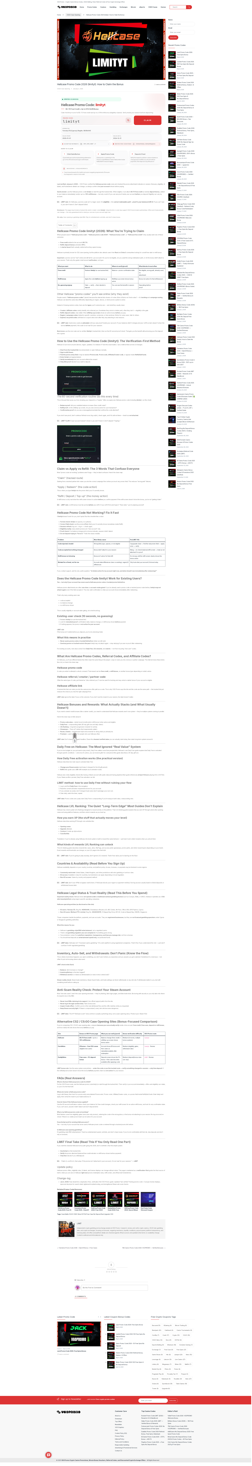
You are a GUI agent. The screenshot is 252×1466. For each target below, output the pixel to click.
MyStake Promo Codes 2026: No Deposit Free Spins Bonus (184, 316)
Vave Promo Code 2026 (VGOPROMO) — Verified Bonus (185, 174)
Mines (178, 1364)
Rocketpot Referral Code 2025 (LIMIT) (185, 452)
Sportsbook (167, 1383)
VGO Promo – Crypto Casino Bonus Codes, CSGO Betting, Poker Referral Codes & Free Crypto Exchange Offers (91, 2)
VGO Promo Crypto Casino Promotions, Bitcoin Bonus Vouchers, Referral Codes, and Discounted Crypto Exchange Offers (103, 1460)
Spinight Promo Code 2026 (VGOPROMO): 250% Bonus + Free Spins (186, 153)
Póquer (184, 1374)
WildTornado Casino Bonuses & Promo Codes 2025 (185, 442)
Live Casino (180, 1359)
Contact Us (118, 1451)
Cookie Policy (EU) (121, 1433)
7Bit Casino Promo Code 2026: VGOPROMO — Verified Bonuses (143, 1248)
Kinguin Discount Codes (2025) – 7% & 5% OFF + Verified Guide (185, 408)
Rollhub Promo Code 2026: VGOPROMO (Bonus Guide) (186, 285)
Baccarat (156, 1325)
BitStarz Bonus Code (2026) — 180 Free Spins (186, 306)
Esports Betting (158, 1345)
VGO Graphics (119, 1427)
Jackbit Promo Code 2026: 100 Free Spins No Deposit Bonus (185, 64)
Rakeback (166, 1379)
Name (170, 20)
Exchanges (123, 7)
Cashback (169, 1330)
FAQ (116, 1430)
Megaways (166, 1364)
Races (155, 1379)
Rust (102, 1214)
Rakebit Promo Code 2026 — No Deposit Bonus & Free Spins (186, 185)
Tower (155, 1388)
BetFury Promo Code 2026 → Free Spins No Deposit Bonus (185, 252)
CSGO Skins (77, 1214)
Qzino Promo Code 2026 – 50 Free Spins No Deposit (185, 74)
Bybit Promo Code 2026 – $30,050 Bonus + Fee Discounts (185, 119)
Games (163, 7)
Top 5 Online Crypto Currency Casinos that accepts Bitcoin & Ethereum (185, 419)
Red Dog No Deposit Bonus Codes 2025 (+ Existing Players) (186, 431)
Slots (188, 1379)
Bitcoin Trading (181, 1325)
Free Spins (181, 1349)
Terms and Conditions (122, 1442)
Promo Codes (92, 7)
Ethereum (171, 1345)
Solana (155, 1383)
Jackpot (178, 1354)
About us (118, 1416)
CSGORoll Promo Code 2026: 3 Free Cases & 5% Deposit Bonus (185, 240)
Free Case (89, 1214)
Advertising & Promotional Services (126, 1448)
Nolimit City (156, 1369)
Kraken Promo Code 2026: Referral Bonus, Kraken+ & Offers (185, 85)
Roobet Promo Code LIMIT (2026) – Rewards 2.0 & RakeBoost (185, 373)
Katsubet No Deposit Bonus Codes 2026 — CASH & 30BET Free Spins (186, 275)
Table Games (181, 1383)
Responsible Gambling (122, 1445)
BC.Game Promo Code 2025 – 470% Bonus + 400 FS (186, 462)
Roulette (178, 1379)
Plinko (168, 1369)
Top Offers (118, 1421)
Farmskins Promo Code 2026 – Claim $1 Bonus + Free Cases (77, 1248)
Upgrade (107, 1214)
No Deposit (97, 1214)
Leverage (156, 1359)
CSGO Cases (152, 7)
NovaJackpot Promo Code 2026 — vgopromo (185, 164)
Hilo (168, 1354)
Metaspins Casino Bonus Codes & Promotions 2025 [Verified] (185, 472)
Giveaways (118, 1418)
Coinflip (155, 1335)
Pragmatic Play (158, 1374)
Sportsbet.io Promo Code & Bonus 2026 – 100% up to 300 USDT (186, 362)
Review (152, 1046)
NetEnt (188, 1364)
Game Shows (157, 1354)
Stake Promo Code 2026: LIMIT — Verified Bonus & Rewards (185, 296)
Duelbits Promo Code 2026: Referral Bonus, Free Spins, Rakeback (186, 130)
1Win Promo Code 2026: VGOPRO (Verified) (184, 196)
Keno (189, 1354)
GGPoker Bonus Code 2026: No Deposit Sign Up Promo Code (185, 142)
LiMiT (79, 1223)
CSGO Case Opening (73, 15)
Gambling (113, 7)
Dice (168, 1340)
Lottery (155, 1364)
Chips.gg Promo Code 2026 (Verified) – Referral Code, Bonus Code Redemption (186, 206)
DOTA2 (84, 1214)
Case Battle (65, 1214)
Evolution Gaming (186, 1345)
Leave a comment (160, 84)
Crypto (176, 1335)
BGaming (168, 1325)
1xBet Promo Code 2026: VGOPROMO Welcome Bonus (185, 218)
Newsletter (118, 1424)
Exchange (156, 1349)
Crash (166, 1335)
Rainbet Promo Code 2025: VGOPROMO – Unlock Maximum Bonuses (185, 385)
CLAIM (147, 120)
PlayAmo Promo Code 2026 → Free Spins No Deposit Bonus (186, 229)
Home (82, 7)
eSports (142, 7)
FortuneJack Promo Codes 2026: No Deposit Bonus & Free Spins (185, 107)
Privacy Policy (119, 1436)
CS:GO (71, 1214)
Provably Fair (172, 1374)
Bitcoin (133, 7)
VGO (111, 1214)
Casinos (103, 7)
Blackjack (156, 1330)
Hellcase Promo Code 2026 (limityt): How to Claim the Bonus (186, 339)
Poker (177, 1369)
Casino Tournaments (184, 1330)
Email (170, 28)
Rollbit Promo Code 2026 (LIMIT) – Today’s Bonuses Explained (185, 263)
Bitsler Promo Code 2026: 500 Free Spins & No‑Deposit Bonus (185, 96)
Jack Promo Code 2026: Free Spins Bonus (185, 53)
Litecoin (168, 1359)
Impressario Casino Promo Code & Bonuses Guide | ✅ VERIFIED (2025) (186, 396)
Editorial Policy (119, 1439)
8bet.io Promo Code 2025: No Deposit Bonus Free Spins (185, 484)
